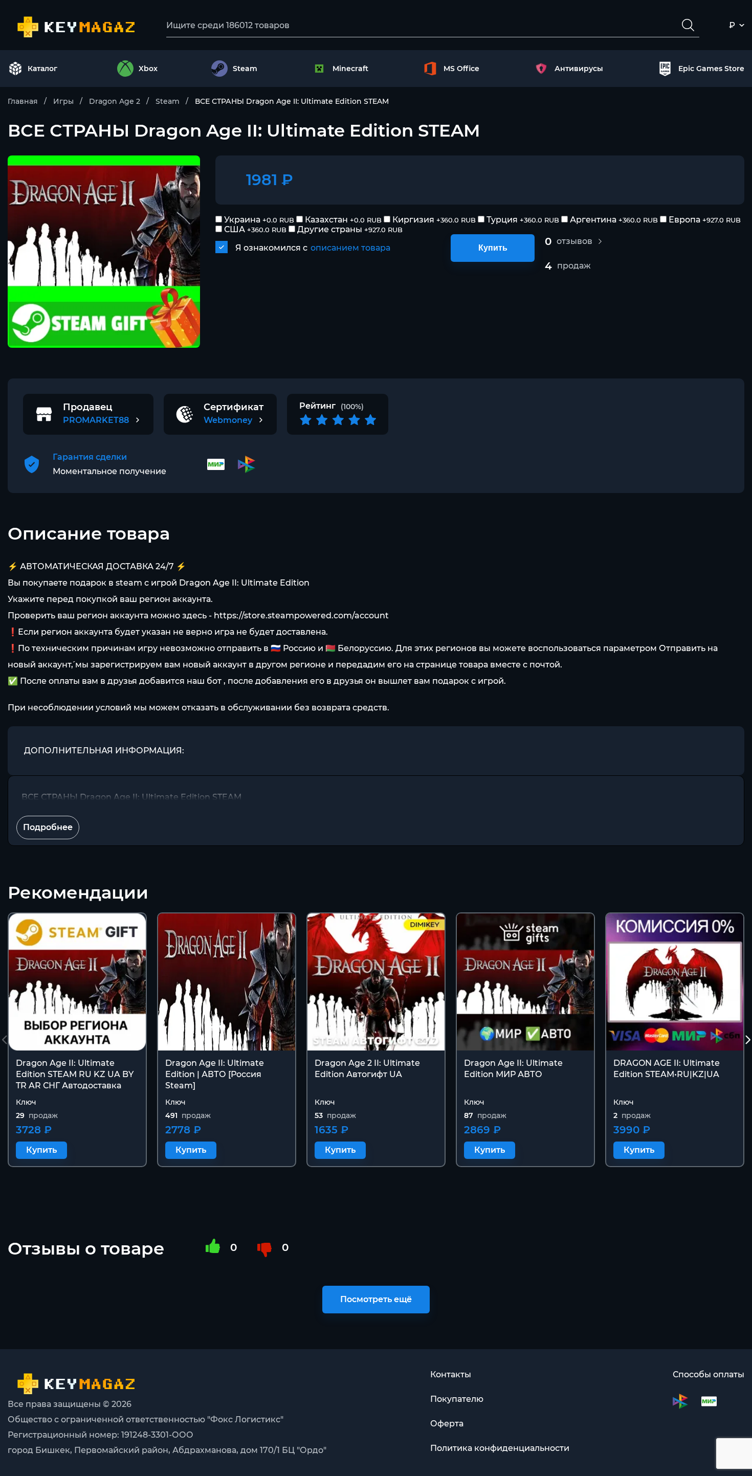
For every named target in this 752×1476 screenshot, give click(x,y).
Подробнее (48, 827)
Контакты (450, 1374)
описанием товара (350, 248)
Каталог (42, 68)
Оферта (446, 1423)
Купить (492, 247)
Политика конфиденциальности (499, 1448)
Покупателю (456, 1399)
